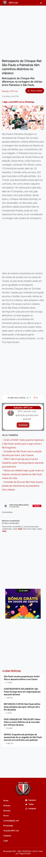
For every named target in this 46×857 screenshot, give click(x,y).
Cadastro (7, 835)
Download (23, 425)
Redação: (10, 91)
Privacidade (8, 825)
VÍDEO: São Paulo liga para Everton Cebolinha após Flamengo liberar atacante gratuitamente (23, 463)
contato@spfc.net (11, 820)
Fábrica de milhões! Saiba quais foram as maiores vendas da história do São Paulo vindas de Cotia (23, 474)
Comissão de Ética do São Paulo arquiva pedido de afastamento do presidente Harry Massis (22, 486)
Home (5, 800)
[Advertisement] (23, 31)
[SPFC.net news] (23, 506)
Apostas (6, 810)
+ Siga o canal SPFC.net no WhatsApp (18, 102)
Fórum (6, 815)
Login (5, 840)
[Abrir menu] (41, 2)
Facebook (32, 800)
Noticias (6, 805)
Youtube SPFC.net (11, 830)
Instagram (32, 808)
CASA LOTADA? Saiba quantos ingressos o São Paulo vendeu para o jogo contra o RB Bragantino (23, 443)
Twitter (31, 804)
